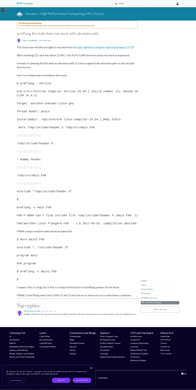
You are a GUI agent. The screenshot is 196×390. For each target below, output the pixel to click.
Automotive (14, 340)
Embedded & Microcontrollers (21, 346)
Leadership (165, 336)
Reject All (61, 380)
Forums (73, 350)
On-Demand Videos (48, 346)
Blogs (72, 340)
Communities (75, 336)
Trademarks (103, 378)
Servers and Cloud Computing (21, 357)
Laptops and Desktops (18, 350)
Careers (163, 343)
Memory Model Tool (138, 350)
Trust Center (165, 353)
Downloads (104, 350)
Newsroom (164, 350)
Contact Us (165, 346)
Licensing (104, 353)
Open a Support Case (109, 336)
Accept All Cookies (82, 380)
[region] (48, 375)
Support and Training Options (112, 357)
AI (10, 336)
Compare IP (135, 340)
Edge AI (12, 343)
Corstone (134, 346)
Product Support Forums (110, 343)
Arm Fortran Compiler (153, 303)
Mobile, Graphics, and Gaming (21, 353)
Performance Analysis (139, 353)
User (177, 3)
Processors (135, 357)
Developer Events (77, 343)
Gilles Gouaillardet (30, 40)
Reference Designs (138, 360)
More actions (160, 309)
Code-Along (45, 336)
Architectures (136, 336)
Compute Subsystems (139, 343)
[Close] (91, 368)
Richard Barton (30, 311)
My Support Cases (107, 340)
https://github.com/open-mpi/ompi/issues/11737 (105, 47)
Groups (73, 353)
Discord (73, 346)
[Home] (24, 4)
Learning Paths (46, 343)
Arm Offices (165, 340)
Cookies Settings (15, 380)
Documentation (46, 340)
